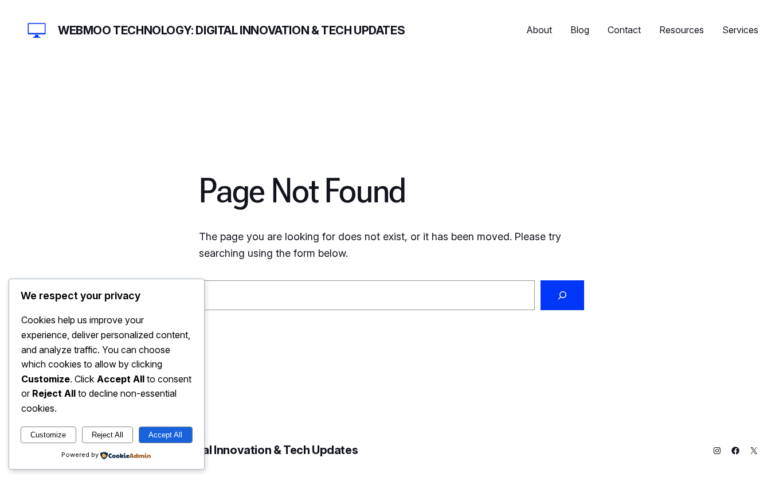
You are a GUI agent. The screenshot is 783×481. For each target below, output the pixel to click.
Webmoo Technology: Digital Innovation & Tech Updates (231, 30)
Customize (48, 435)
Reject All (107, 435)
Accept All (165, 435)
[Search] (562, 295)
